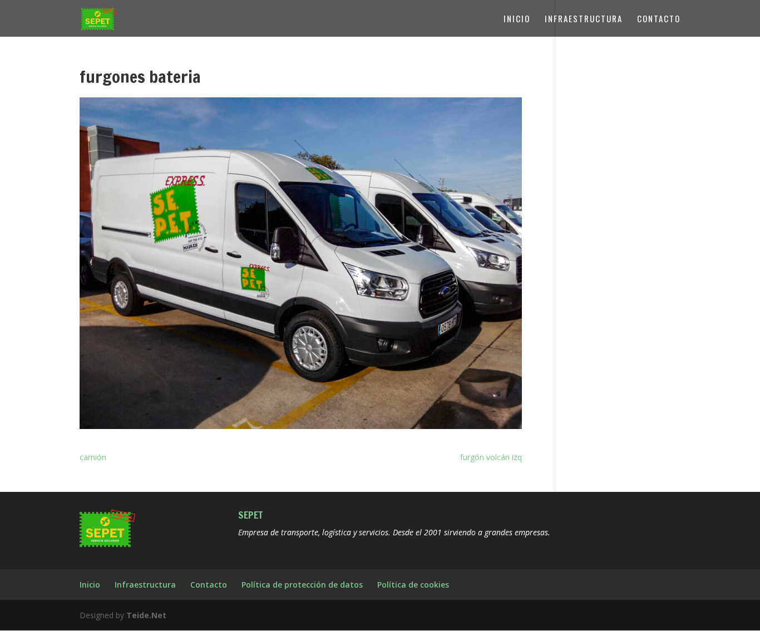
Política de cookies (413, 584)
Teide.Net (146, 615)
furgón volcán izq (491, 457)
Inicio (517, 19)
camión (93, 457)
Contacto (658, 19)
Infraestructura (584, 19)
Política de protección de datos (302, 584)
